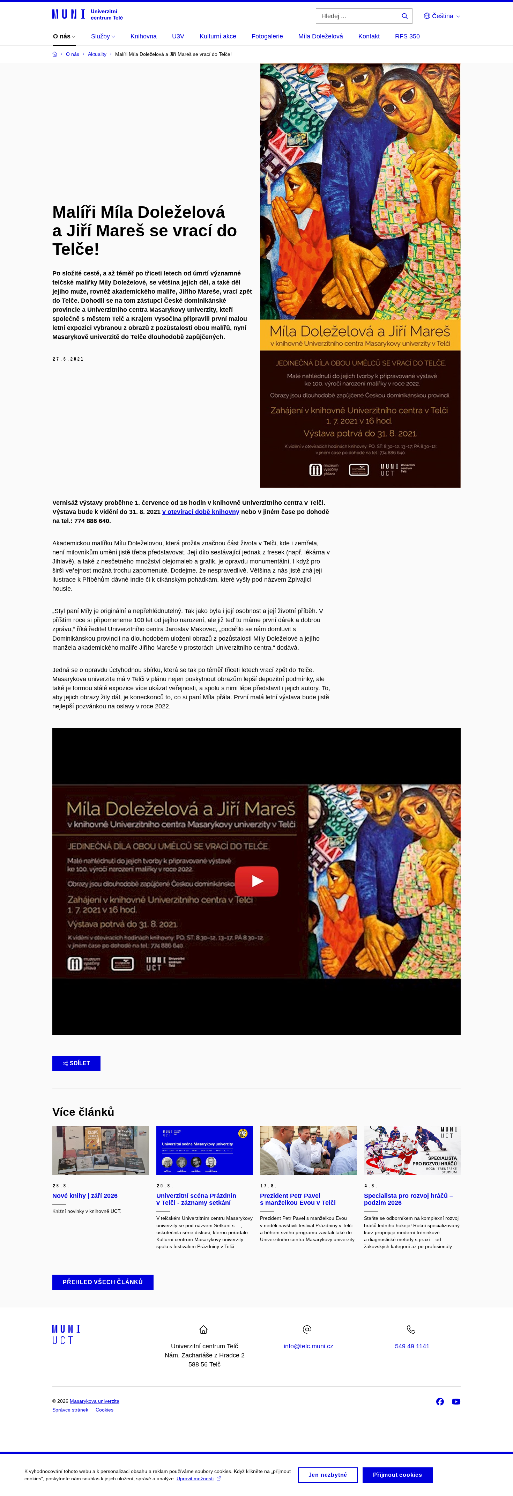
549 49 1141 (412, 1346)
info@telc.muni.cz (308, 1346)
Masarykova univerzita (94, 1401)
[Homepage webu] (87, 14)
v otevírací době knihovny (200, 511)
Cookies (104, 1410)
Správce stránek (70, 1410)
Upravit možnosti (195, 1478)
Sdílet (80, 1063)
